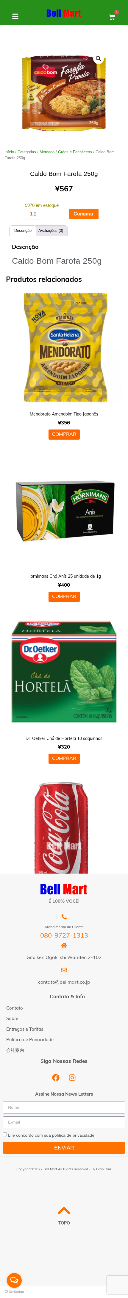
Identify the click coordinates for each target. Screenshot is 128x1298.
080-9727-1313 (64, 936)
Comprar (83, 213)
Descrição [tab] (23, 230)
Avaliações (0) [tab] (50, 230)
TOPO (64, 1223)
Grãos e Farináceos (75, 152)
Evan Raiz (104, 1169)
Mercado (47, 152)
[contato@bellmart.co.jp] (64, 970)
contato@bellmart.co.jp (64, 982)
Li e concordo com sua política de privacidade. (52, 1135)
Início (9, 152)
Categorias (27, 152)
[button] (98, 58)
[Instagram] (72, 1077)
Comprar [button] (64, 434)
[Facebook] (56, 1077)
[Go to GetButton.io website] (14, 1292)
